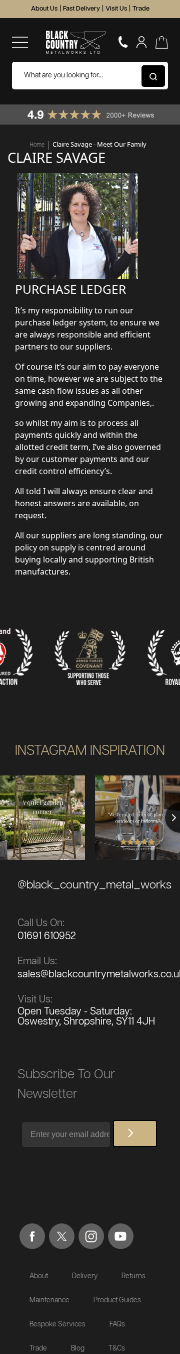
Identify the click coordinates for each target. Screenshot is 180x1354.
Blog (77, 1348)
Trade (141, 9)
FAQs (117, 1324)
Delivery (85, 1276)
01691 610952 (47, 936)
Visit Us (116, 9)
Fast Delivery (81, 9)
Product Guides (117, 1300)
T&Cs (116, 1348)
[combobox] (90, 75)
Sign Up (135, 1133)
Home (37, 145)
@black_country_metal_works (95, 885)
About (39, 1276)
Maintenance (50, 1300)
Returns (134, 1276)
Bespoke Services (58, 1324)
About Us (44, 9)
